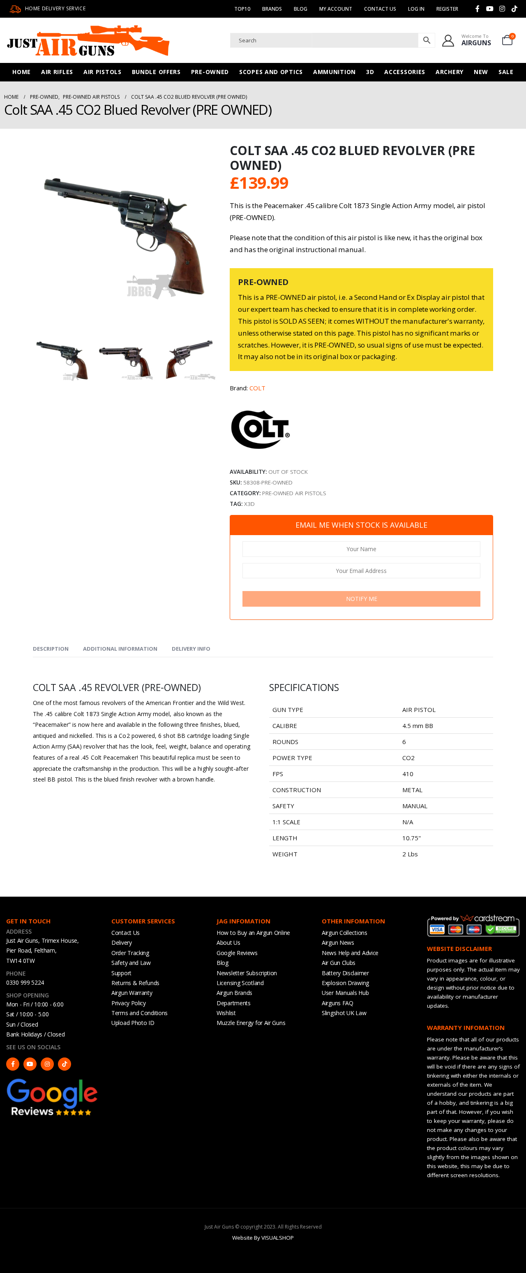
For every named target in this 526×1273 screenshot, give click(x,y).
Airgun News (338, 942)
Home (21, 72)
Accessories (404, 72)
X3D (249, 504)
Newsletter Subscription (247, 973)
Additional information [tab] (120, 648)
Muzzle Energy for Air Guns (251, 1023)
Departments (234, 1003)
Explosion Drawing (345, 983)
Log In (416, 8)
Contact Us (380, 8)
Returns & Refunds (135, 983)
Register (447, 8)
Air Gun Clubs (338, 963)
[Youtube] (490, 9)
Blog (300, 8)
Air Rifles (57, 72)
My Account (335, 8)
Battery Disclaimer (345, 973)
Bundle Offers (156, 72)
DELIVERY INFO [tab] (191, 648)
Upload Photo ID (133, 1023)
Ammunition (334, 72)
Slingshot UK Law (344, 1013)
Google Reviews (237, 953)
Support (121, 973)
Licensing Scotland (240, 983)
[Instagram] (502, 9)
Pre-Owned (210, 72)
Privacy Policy (128, 1003)
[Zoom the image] (52, 1081)
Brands (272, 8)
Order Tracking (130, 953)
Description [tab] (51, 648)
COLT (257, 388)
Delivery (121, 942)
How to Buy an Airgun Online (253, 933)
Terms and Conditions (139, 1013)
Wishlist (226, 1013)
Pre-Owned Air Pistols (294, 493)
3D (370, 72)
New (481, 72)
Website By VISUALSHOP (263, 1237)
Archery (450, 72)
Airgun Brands (234, 993)
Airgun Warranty (131, 993)
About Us (228, 942)
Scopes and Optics (271, 72)
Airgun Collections (344, 933)
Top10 (242, 8)
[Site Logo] (88, 40)
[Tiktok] (514, 9)
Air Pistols (102, 72)
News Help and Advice (350, 953)
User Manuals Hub (345, 993)
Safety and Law (131, 963)
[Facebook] (477, 9)
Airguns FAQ (337, 1003)
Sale (506, 72)
